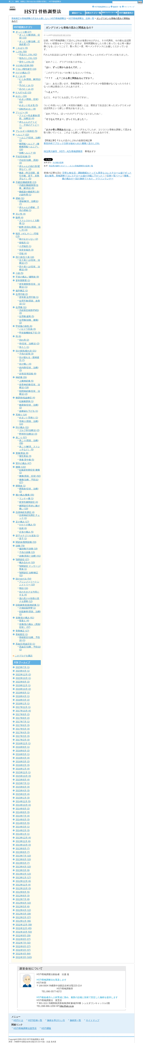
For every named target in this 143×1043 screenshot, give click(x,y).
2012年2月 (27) (23, 917)
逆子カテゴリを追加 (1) (27, 535)
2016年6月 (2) (23, 751)
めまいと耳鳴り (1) (28, 417)
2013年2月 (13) (23, 874)
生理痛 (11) (21, 307)
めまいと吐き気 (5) (28, 105)
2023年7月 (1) (23, 667)
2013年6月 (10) (23, 859)
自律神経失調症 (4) (25, 512)
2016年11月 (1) (23, 743)
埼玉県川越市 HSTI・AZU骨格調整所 (63, 151)
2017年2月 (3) (23, 740)
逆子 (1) (23, 538)
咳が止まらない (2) (28, 239)
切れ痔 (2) (24, 340)
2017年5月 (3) (23, 729)
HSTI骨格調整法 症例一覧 (81, 18)
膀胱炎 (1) (21, 486)
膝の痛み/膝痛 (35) (25, 495)
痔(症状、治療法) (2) (29, 343)
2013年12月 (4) (23, 838)
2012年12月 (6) (23, 881)
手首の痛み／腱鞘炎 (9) (27, 277)
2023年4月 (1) (23, 671)
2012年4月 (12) (23, 910)
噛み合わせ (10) (27, 562)
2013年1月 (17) (23, 877)
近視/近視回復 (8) (27, 374)
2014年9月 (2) (23, 809)
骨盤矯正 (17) (22, 631)
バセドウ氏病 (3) (27, 329)
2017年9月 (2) (23, 714)
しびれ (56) (21, 51)
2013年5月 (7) (23, 863)
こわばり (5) (22, 48)
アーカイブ (24, 662)
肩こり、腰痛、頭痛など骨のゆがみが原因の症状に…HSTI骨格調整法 (35, 2)
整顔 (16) (23, 588)
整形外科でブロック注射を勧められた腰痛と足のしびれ (72, 143)
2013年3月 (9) (23, 870)
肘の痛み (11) (22, 427)
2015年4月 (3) (23, 790)
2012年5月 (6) (23, 906)
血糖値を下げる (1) (28, 411)
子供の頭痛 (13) (27, 552)
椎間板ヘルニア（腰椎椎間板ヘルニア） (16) (29, 147)
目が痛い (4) (25, 364)
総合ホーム (77, 13)
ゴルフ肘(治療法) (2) (29, 430)
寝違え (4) (24, 620)
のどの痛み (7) (23, 73)
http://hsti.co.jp (67, 1006)
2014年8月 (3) (23, 812)
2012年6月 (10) (23, 903)
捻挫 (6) (23, 528)
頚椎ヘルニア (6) (27, 153)
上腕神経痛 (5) (26, 381)
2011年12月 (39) (24, 925)
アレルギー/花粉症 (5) (26, 131)
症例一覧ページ (114, 176)
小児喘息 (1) (25, 246)
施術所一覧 (117, 7)
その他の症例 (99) (25, 65)
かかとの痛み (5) (27, 525)
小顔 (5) (19, 273)
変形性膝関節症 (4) (28, 502)
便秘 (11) (20, 198)
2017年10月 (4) (23, 711)
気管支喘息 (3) (26, 250)
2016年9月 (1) (23, 747)
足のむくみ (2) (26, 89)
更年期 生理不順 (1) (29, 297)
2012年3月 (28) (23, 914)
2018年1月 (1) (23, 703)
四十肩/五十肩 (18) (25, 257)
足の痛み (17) (22, 522)
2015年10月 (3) (23, 776)
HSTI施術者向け (126, 13)
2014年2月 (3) (23, 830)
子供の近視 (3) (26, 354)
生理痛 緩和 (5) (26, 316)
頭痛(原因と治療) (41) (30, 556)
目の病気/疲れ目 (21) (26, 351)
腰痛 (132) (21, 467)
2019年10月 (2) (23, 689)
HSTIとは (18, 1020)
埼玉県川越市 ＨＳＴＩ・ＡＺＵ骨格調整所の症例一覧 (71, 166)
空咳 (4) (23, 253)
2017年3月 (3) (23, 736)
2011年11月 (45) (24, 928)
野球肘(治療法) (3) (28, 434)
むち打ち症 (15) (23, 92)
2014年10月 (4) (23, 805)
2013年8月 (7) (23, 852)
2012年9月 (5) (23, 892)
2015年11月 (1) (23, 772)
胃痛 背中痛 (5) (26, 460)
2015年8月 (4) (23, 780)
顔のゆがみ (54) (23, 579)
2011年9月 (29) (23, 935)
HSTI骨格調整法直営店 (25, 1028)
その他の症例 (58, 162)
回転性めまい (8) (27, 109)
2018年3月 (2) (23, 700)
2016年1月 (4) (23, 769)
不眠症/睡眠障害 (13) (26, 182)
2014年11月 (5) (23, 801)
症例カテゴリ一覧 (93, 13)
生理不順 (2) (22, 294)
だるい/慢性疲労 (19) (26, 69)
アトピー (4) (22, 112)
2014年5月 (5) (23, 823)
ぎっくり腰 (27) (23, 32)
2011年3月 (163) (24, 957)
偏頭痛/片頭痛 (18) (28, 549)
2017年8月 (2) (23, 718)
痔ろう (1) (24, 347)
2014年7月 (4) (23, 816)
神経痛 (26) (21, 377)
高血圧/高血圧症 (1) (25, 644)
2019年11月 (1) (23, 685)
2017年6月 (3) (23, 725)
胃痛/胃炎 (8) (22, 453)
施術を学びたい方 (56, 1020)
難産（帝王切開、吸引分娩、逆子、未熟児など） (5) (29, 176)
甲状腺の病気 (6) (24, 326)
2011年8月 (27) (23, 939)
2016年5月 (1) (23, 754)
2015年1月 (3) (23, 798)
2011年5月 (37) (23, 950)
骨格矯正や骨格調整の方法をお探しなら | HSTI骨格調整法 (38, 18)
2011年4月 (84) (23, 954)
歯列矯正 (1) (22, 290)
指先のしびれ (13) (28, 58)
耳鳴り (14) (21, 415)
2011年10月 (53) (24, 932)
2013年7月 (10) (23, 856)
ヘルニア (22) (22, 135)
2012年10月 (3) (23, 888)
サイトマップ (129, 7)
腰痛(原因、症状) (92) (30, 476)
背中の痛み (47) (23, 463)
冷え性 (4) (21, 214)
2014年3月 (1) (23, 827)
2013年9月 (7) (23, 848)
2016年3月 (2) (23, 761)
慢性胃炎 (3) (25, 456)
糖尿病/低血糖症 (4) (25, 398)
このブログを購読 (24, 656)
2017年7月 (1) (23, 722)
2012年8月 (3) (23, 896)
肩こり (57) (21, 437)
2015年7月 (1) (23, 783)
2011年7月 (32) (23, 943)
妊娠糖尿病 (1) (26, 401)
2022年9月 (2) (23, 682)
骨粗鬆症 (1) (22, 634)
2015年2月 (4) (23, 794)
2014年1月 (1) (23, 834)
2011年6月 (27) (23, 946)
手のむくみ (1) (26, 85)
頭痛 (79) (20, 546)
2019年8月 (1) (23, 693)
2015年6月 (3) (23, 787)
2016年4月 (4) (23, 758)
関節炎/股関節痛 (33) (26, 542)
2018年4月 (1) (23, 696)
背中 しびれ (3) (26, 62)
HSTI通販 (46, 1028)
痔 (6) (18, 336)
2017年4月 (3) (23, 732)
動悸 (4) (19, 217)
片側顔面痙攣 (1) (27, 608)
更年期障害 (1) (23, 280)
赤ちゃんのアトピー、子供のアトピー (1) (29, 125)
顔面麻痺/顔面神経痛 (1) (28, 605)
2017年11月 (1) (23, 707)
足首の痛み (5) (26, 532)
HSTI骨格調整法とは (102, 7)
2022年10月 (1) (23, 678)
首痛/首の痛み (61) (25, 618)
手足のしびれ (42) (28, 54)
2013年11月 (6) (23, 841)
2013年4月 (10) (23, 867)
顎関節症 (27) (22, 559)
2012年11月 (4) (23, 885)
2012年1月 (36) (23, 921)
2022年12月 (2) (23, 674)
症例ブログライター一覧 (109, 12)
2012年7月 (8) (23, 899)
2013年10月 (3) (23, 845)
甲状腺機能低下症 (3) (29, 333)
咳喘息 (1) (24, 242)
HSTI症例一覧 (35, 1020)
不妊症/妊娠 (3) (23, 156)
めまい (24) (21, 96)
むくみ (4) (21, 76)
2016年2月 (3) (23, 765)
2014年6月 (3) (23, 819)
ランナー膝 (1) (26, 498)
